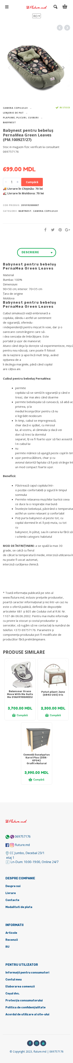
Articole (11, 933)
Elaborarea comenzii (20, 986)
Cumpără (32, 182)
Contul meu (13, 979)
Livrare (10, 893)
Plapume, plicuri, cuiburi (21, 117)
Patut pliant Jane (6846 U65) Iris (53, 693)
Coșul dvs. (12, 993)
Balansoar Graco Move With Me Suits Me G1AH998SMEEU (20, 694)
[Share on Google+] (66, 229)
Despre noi (12, 886)
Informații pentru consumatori (27, 972)
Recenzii (11, 940)
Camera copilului (15, 107)
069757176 (23, 836)
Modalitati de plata (18, 907)
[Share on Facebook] (44, 229)
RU (7, 946)
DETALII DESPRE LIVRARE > (22, 159)
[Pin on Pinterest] (59, 229)
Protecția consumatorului (24, 1000)
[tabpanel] (20, 675)
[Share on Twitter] (51, 229)
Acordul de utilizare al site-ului (27, 1014)
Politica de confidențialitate (25, 1007)
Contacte (12, 900)
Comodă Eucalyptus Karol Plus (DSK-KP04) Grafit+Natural (36, 759)
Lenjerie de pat (13, 112)
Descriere (30, 252)
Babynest (9, 122)
